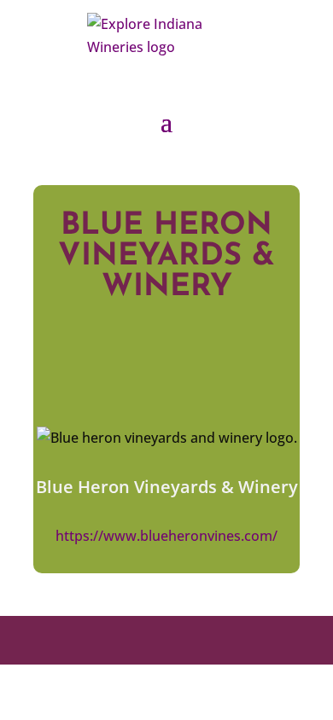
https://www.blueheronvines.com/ (167, 535)
